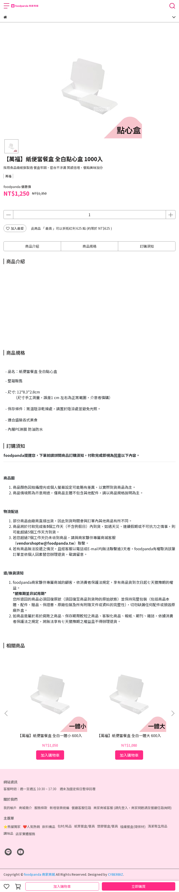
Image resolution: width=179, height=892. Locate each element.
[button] (173, 713)
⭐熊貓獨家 (12, 826)
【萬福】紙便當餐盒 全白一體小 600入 (50, 735)
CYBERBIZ (115, 874)
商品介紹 (32, 246)
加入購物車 (62, 886)
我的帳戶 (10, 807)
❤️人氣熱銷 (31, 826)
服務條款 (40, 807)
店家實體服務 (25, 833)
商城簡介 (25, 807)
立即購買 (138, 886)
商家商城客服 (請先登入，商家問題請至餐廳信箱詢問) (132, 807)
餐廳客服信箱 (81, 807)
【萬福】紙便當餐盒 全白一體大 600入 (129, 735)
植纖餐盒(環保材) (132, 826)
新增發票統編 (59, 807)
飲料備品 (48, 826)
